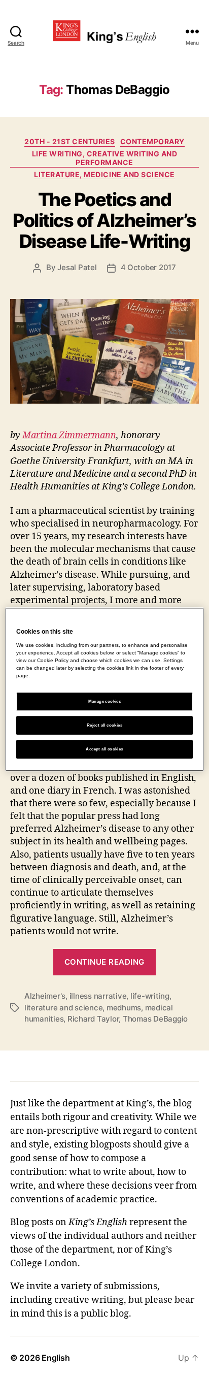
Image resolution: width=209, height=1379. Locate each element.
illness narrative (98, 996)
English (55, 1358)
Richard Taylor (93, 1019)
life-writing (149, 996)
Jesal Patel (76, 267)
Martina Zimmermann (69, 435)
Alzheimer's (44, 996)
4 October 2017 (148, 267)
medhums (124, 1007)
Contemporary (152, 141)
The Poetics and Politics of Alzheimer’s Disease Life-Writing (104, 220)
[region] (104, 689)
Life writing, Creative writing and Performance (104, 158)
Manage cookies (104, 701)
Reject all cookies (104, 725)
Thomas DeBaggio (155, 1019)
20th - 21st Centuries (69, 141)
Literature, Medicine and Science (104, 174)
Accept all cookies (104, 749)
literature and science (63, 1007)
